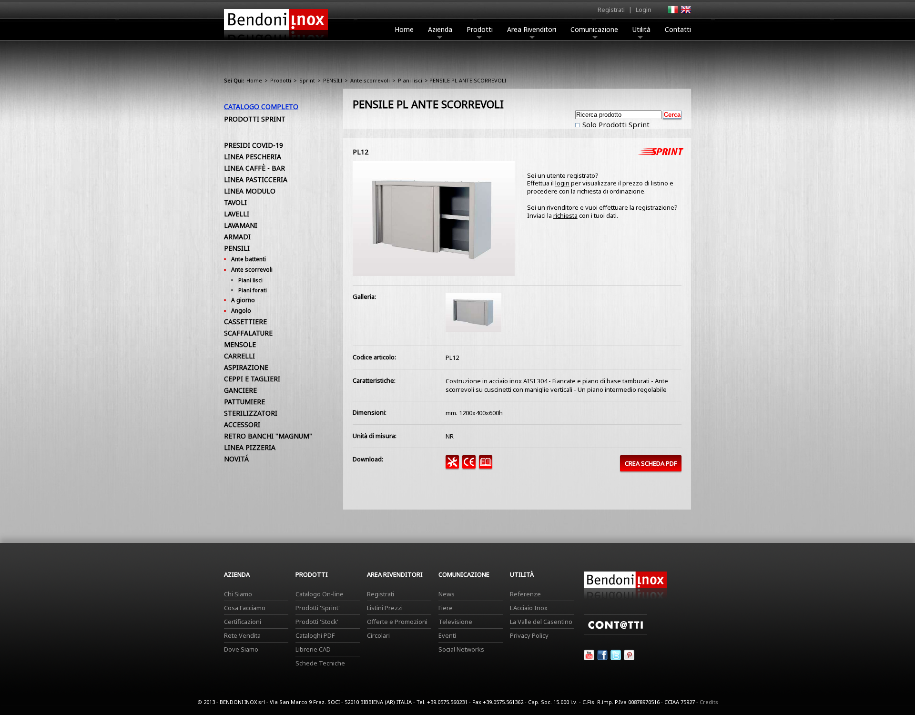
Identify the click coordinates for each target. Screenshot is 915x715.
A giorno (243, 300)
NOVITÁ (236, 458)
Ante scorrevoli (370, 80)
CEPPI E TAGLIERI (252, 378)
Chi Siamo (238, 594)
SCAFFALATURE (248, 332)
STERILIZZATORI (250, 413)
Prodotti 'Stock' (316, 621)
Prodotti (480, 29)
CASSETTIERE (245, 321)
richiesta (565, 215)
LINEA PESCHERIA (252, 156)
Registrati (611, 9)
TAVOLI (235, 202)
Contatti (678, 29)
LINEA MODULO (249, 190)
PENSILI (332, 80)
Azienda (440, 29)
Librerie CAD (313, 649)
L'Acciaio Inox (529, 607)
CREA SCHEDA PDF (651, 463)
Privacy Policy (529, 635)
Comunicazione (594, 29)
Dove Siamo (241, 649)
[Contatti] (615, 632)
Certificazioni (242, 621)
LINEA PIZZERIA (249, 447)
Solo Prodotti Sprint (615, 124)
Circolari (378, 635)
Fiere (445, 607)
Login (643, 9)
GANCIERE (240, 390)
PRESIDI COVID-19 (253, 145)
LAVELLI (236, 213)
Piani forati (252, 290)
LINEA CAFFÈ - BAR (254, 168)
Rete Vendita (242, 635)
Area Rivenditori (531, 29)
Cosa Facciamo (244, 607)
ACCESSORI (242, 424)
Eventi (447, 635)
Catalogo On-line (319, 594)
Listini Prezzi (385, 607)
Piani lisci (410, 80)
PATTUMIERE (244, 401)
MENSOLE (240, 344)
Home (404, 29)
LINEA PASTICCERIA (255, 179)
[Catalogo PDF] (487, 466)
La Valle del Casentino (541, 621)
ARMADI (237, 236)
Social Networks (461, 649)
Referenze (525, 594)
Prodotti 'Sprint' (317, 607)
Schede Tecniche (320, 663)
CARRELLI (239, 355)
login (562, 183)
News (446, 594)
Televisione (455, 621)
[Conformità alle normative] (470, 466)
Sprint (307, 80)
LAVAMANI (240, 225)
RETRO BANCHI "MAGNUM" (268, 435)
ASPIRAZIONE (246, 367)
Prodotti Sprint (254, 118)
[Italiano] (672, 12)
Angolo (241, 310)
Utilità (641, 29)
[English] (685, 12)
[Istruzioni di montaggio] (454, 466)
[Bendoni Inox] (276, 41)
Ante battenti (248, 259)
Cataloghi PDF (315, 635)
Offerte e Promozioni (397, 621)
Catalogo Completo (261, 106)
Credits (709, 701)
